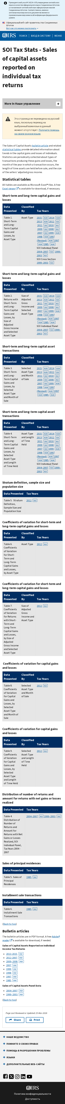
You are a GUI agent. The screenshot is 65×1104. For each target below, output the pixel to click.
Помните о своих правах (22, 1043)
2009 (42, 229)
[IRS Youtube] (29, 1076)
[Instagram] (17, 1076)
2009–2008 (14, 961)
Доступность (32, 1099)
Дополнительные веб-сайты (25, 1064)
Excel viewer (9, 188)
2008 (54, 229)
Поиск (23, 35)
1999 (54, 233)
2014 (54, 217)
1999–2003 (45, 262)
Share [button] (17, 1020)
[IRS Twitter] (11, 1076)
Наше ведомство (17, 1037)
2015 (42, 217)
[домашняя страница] (9, 35)
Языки (10, 1057)
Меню (58, 35)
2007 (42, 233)
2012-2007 (14, 957)
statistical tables (11, 149)
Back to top (9, 924)
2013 (42, 221)
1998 (42, 236)
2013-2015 (14, 954)
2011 (42, 225)
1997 (11, 976)
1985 (49, 244)
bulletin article (40, 145)
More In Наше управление (22, 104)
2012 (54, 221)
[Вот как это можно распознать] (32, 25)
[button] (40, 35)
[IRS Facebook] (5, 1076)
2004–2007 (45, 251)
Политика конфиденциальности (32, 1093)
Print (37, 1020)
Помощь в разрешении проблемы (28, 1050)
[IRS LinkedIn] (23, 1076)
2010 (54, 225)
